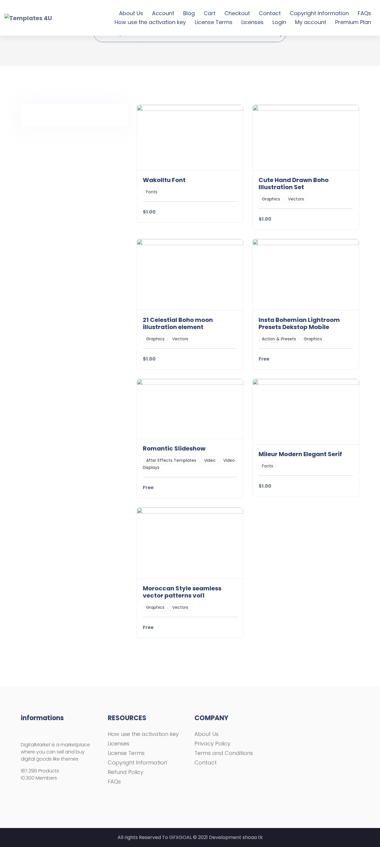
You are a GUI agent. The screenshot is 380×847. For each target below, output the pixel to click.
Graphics (271, 199)
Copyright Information (319, 13)
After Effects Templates (171, 460)
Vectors (296, 199)
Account (163, 13)
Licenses (252, 22)
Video (210, 460)
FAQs (364, 13)
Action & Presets (279, 339)
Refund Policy (125, 772)
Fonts (151, 192)
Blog (189, 13)
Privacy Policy (212, 743)
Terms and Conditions (223, 753)
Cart (210, 13)
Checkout (237, 13)
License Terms (213, 22)
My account (310, 22)
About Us (131, 13)
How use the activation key (150, 22)
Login (279, 22)
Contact (270, 13)
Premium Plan (353, 22)
